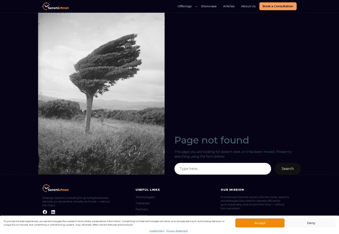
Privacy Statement (177, 230)
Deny (311, 223)
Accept (259, 223)
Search (288, 169)
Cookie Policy (156, 230)
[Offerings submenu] (196, 6)
